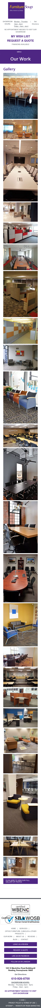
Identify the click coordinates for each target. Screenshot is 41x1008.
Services (23, 928)
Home (13, 928)
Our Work (8, 936)
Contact (24, 939)
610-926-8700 (20, 978)
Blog (15, 939)
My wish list (20, 36)
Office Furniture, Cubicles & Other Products (20, 932)
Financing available (20, 44)
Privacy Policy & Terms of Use (22, 1003)
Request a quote (20, 40)
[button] (19, 52)
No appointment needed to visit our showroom (20, 30)
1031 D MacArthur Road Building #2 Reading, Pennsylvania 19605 (20, 969)
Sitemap (9, 1005)
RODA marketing (33, 1005)
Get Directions (35, 22)
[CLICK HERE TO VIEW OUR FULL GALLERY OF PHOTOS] (20, 884)
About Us (20, 936)
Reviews (31, 936)
